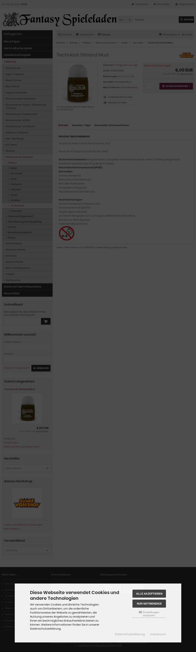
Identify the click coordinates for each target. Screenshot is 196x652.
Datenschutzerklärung (130, 634)
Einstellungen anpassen (150, 614)
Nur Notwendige (149, 603)
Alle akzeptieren (149, 593)
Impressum (158, 634)
